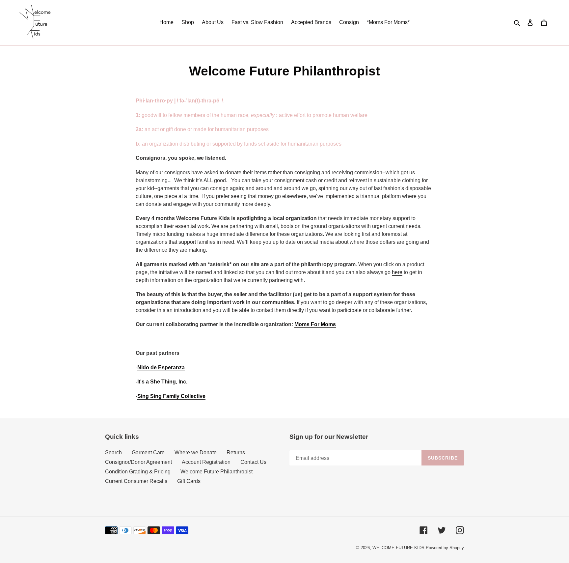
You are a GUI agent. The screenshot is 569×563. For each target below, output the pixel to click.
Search (113, 452)
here (397, 272)
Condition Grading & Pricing (138, 471)
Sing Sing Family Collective (171, 396)
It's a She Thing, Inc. (162, 381)
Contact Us (253, 462)
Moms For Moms (315, 324)
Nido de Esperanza (161, 367)
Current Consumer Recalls (136, 481)
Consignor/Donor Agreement (138, 462)
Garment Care (148, 452)
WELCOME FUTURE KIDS (398, 547)
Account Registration (206, 462)
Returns (236, 452)
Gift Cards (189, 481)
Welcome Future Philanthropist (216, 471)
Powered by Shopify (445, 547)
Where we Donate (196, 452)
